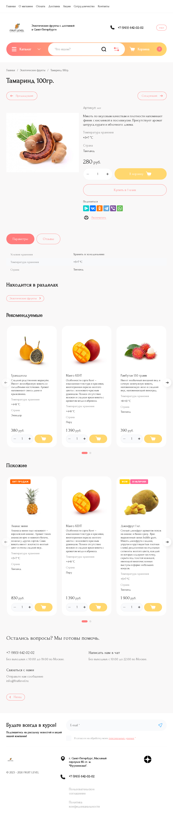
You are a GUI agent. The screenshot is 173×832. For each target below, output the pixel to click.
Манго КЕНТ (74, 375)
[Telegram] (106, 208)
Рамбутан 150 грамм (134, 375)
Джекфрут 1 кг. (131, 526)
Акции (67, 6)
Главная (11, 6)
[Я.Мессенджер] (86, 208)
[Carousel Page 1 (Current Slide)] (85, 453)
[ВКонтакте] (93, 208)
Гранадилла (19, 375)
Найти (103, 49)
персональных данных (121, 738)
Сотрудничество (84, 6)
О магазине (26, 6)
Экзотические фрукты (32, 70)
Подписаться (160, 725)
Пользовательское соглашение (82, 791)
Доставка (54, 6)
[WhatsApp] (120, 208)
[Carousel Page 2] (90, 453)
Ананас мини (19, 526)
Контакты (103, 6)
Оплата (40, 6)
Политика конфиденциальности (84, 804)
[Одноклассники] (100, 208)
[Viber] (113, 208)
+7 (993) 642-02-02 (130, 28)
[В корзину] (44, 439)
